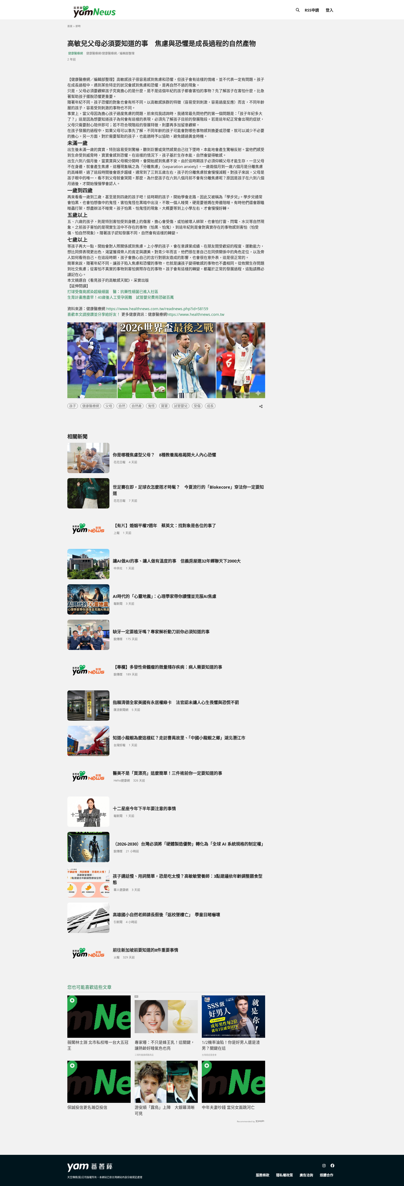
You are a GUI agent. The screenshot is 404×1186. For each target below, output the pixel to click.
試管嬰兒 (180, 406)
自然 (121, 406)
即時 (78, 26)
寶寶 (164, 406)
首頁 (69, 26)
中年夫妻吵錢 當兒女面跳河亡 (228, 1107)
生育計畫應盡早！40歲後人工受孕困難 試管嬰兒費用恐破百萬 (122, 297)
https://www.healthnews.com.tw (195, 314)
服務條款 (262, 1175)
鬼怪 (151, 406)
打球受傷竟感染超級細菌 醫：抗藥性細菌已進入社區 (112, 291)
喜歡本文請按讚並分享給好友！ (93, 314)
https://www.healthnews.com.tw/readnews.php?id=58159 (157, 308)
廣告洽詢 (306, 1175)
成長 (210, 406)
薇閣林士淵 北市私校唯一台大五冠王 (97, 1045)
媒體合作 (326, 1175)
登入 (329, 10)
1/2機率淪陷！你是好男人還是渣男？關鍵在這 (231, 1045)
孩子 (72, 406)
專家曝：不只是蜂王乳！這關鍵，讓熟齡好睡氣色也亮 (165, 1045)
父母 (108, 406)
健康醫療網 (75, 53)
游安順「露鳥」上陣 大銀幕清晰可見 (165, 1110)
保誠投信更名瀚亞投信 (87, 1107)
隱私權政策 (284, 1175)
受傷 (197, 406)
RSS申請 (312, 10)
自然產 (137, 406)
